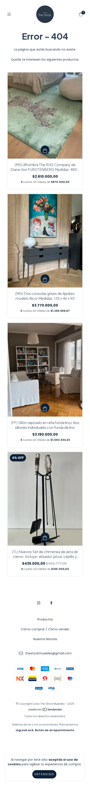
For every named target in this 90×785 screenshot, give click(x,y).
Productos (45, 619)
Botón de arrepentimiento (54, 730)
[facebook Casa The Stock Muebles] (51, 603)
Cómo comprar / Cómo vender (45, 629)
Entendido (44, 774)
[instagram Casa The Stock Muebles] (39, 603)
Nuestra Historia (45, 639)
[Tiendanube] (45, 710)
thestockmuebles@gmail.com (48, 653)
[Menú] (9, 14)
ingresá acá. (25, 730)
